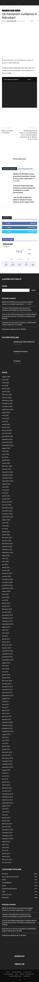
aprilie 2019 (6, 639)
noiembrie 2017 (7, 690)
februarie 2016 (7, 752)
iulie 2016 (5, 737)
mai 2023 (5, 493)
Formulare (17, 361)
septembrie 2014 (7, 803)
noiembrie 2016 (7, 725)
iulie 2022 (5, 523)
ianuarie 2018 (6, 684)
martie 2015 (6, 785)
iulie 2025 (5, 415)
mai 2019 (5, 636)
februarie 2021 (7, 573)
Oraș (16, 974)
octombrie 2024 (7, 442)
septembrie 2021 (7, 552)
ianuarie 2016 (6, 755)
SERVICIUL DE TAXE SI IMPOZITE (24, 342)
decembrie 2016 (7, 722)
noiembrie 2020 (7, 582)
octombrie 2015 (7, 764)
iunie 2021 (5, 561)
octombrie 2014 (7, 800)
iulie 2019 (5, 630)
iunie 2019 (5, 633)
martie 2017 (6, 713)
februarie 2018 (7, 681)
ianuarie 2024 (6, 469)
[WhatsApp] (18, 26)
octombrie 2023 (7, 478)
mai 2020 (5, 600)
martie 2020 (6, 606)
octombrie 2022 (7, 514)
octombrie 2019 (7, 621)
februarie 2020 (7, 609)
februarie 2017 (7, 716)
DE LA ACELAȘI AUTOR (25, 169)
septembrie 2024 (7, 445)
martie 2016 (6, 749)
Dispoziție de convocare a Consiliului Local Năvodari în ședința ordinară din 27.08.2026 (19, 323)
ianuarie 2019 (6, 648)
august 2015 (6, 770)
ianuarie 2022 (6, 541)
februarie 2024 (7, 466)
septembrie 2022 (7, 517)
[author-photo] (19, 156)
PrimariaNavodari (12, 21)
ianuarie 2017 (6, 719)
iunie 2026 (5, 383)
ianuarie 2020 (6, 612)
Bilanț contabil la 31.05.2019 (7, 132)
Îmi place (33, 223)
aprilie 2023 (6, 496)
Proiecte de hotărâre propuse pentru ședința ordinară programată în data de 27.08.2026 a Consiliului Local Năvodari (19, 316)
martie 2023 (6, 499)
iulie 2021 (5, 558)
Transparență (11, 7)
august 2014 (6, 806)
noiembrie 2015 (7, 761)
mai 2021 (5, 564)
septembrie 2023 (7, 481)
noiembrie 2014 (7, 797)
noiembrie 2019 (7, 618)
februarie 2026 (7, 394)
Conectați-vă (32, 227)
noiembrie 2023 (7, 475)
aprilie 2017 (6, 710)
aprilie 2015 (6, 782)
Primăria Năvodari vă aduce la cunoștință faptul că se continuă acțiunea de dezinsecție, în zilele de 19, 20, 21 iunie (28, 135)
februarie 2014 (7, 824)
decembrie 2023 (7, 472)
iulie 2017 (5, 701)
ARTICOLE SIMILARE (9, 169)
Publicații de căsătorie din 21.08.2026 (14, 329)
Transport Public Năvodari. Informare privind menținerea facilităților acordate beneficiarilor (17, 309)
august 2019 (6, 627)
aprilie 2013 (6, 853)
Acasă (3, 7)
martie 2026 (6, 392)
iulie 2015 (5, 773)
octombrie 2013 (7, 836)
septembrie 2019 (7, 624)
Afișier (19, 7)
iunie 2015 (5, 776)
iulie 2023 (5, 487)
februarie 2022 (7, 538)
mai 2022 (5, 529)
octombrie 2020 (7, 585)
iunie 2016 (5, 740)
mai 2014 (5, 815)
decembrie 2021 (7, 543)
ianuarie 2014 (6, 827)
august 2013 (6, 842)
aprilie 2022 (6, 532)
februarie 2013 (7, 859)
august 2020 (6, 591)
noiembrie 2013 (7, 833)
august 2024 (6, 448)
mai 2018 (5, 672)
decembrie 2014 (7, 794)
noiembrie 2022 (7, 511)
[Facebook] (4, 26)
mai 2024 (5, 457)
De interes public (8, 974)
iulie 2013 (5, 845)
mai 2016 (5, 743)
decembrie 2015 (7, 758)
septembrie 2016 (7, 731)
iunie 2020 (5, 597)
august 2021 (6, 555)
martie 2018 (6, 678)
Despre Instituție (16, 972)
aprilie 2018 (6, 675)
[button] (3, 2)
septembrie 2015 (7, 767)
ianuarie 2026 (6, 397)
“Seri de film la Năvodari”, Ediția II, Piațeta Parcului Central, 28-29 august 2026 (23, 199)
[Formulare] (7, 363)
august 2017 (6, 698)
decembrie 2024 (7, 436)
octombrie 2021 (7, 549)
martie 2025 (6, 427)
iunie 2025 (5, 418)
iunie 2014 (5, 812)
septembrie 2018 (7, 660)
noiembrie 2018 (7, 654)
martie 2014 (6, 821)
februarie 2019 (7, 645)
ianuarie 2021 (6, 576)
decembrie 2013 (7, 830)
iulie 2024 (5, 451)
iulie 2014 (5, 809)
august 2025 (6, 412)
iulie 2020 (5, 594)
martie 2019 (6, 642)
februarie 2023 (7, 502)
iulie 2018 (5, 666)
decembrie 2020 (7, 579)
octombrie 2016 (7, 728)
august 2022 (6, 520)
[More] (22, 26)
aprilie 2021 (6, 567)
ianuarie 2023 (6, 505)
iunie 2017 (5, 704)
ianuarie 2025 (6, 433)
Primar (8, 972)
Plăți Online (27, 976)
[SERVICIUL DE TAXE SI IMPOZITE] (7, 344)
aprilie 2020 (6, 603)
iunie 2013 (5, 847)
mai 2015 (5, 779)
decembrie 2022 (7, 508)
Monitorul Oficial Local (15, 976)
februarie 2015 (7, 788)
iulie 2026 (5, 380)
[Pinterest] (13, 26)
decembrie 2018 (7, 651)
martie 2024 (6, 463)
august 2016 (6, 734)
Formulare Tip (30, 974)
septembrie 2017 (7, 695)
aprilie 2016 (6, 746)
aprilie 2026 (6, 389)
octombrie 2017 (7, 693)
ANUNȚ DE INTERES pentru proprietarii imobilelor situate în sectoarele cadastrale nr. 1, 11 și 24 (17, 303)
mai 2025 (5, 421)
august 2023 (6, 484)
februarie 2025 (7, 430)
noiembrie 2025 (7, 403)
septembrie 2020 (7, 588)
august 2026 (6, 377)
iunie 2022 (5, 526)
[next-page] (6, 207)
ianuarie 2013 (6, 862)
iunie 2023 (5, 490)
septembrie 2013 (7, 839)
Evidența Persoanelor (21, 351)
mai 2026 (5, 386)
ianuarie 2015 (6, 791)
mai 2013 (5, 850)
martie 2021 (6, 570)
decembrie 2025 (7, 400)
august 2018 (6, 663)
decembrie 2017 (7, 687)
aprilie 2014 (6, 818)
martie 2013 (6, 856)
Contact (22, 974)
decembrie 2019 (7, 615)
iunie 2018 (5, 669)
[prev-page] (3, 207)
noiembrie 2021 (7, 546)
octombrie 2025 (7, 406)
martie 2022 (6, 535)
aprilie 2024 (6, 460)
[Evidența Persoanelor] (7, 353)
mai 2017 (5, 707)
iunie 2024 (5, 454)
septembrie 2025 (7, 409)
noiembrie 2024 (7, 439)
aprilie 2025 (6, 424)
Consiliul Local (27, 972)
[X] (9, 26)
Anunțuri (18, 10)
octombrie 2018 (7, 657)
